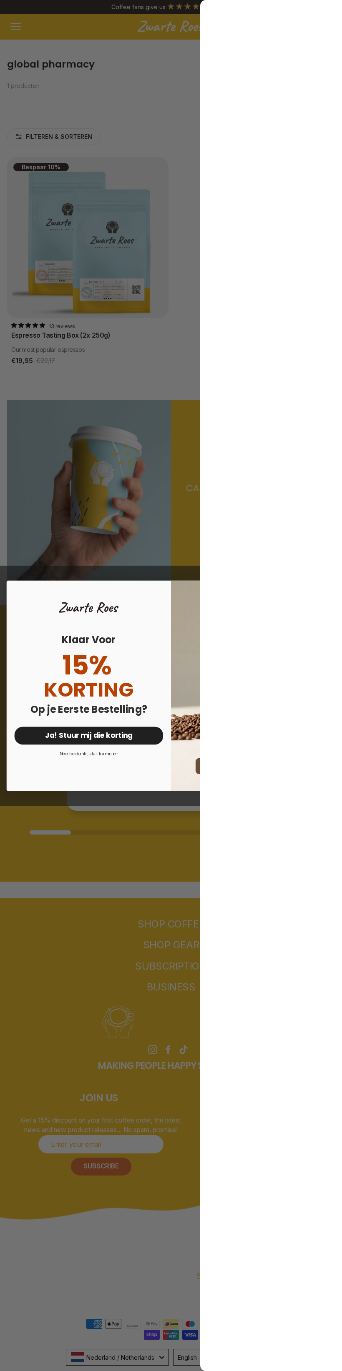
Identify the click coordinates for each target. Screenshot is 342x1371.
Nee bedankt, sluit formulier (89, 754)
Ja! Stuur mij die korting (89, 735)
